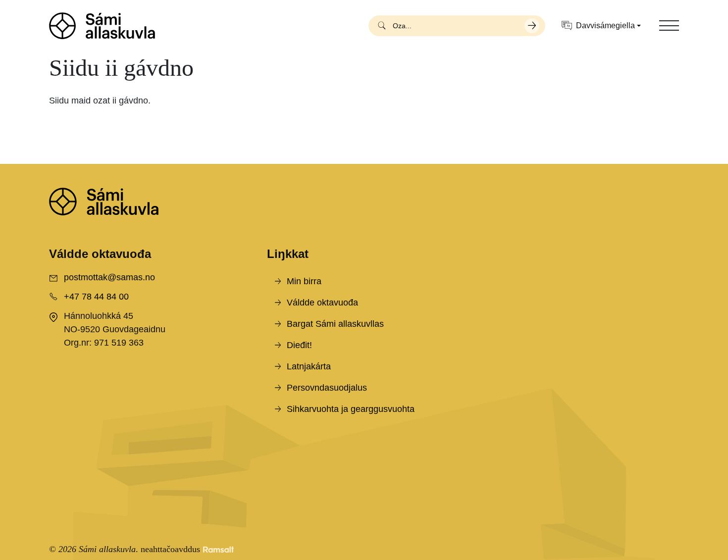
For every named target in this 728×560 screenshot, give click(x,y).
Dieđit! (299, 345)
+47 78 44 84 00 (96, 297)
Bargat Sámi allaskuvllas (335, 324)
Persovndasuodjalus (327, 388)
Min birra (304, 281)
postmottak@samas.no (109, 277)
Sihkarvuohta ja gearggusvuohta (351, 409)
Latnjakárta (309, 366)
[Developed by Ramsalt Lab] (218, 549)
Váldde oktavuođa (322, 302)
